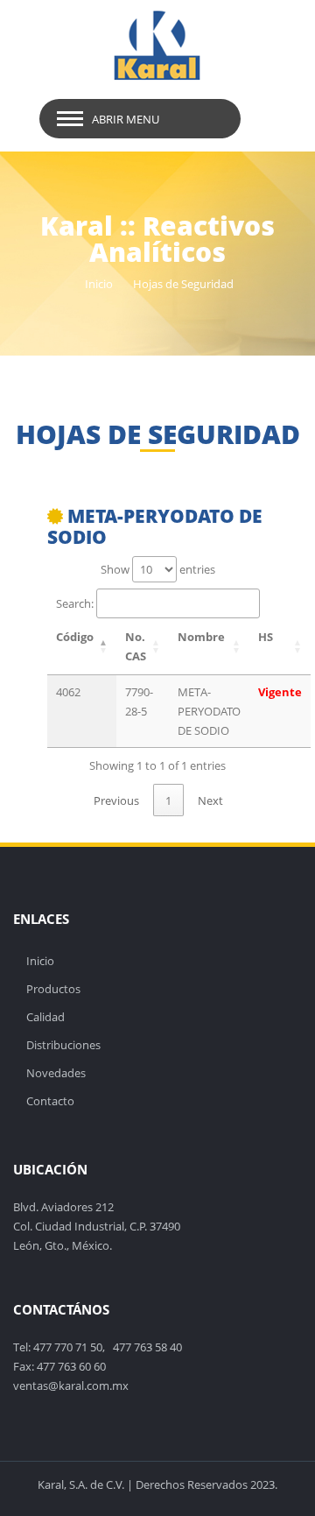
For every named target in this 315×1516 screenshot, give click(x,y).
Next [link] (210, 800)
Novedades (56, 1073)
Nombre (201, 637)
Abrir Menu (125, 119)
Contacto (50, 1101)
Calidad (45, 1017)
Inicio (99, 284)
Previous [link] (116, 800)
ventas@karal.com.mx (71, 1385)
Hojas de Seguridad (183, 284)
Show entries (158, 569)
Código (75, 637)
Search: (75, 603)
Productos (53, 989)
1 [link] (168, 800)
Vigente (280, 692)
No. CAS (135, 646)
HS (265, 637)
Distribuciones (63, 1045)
